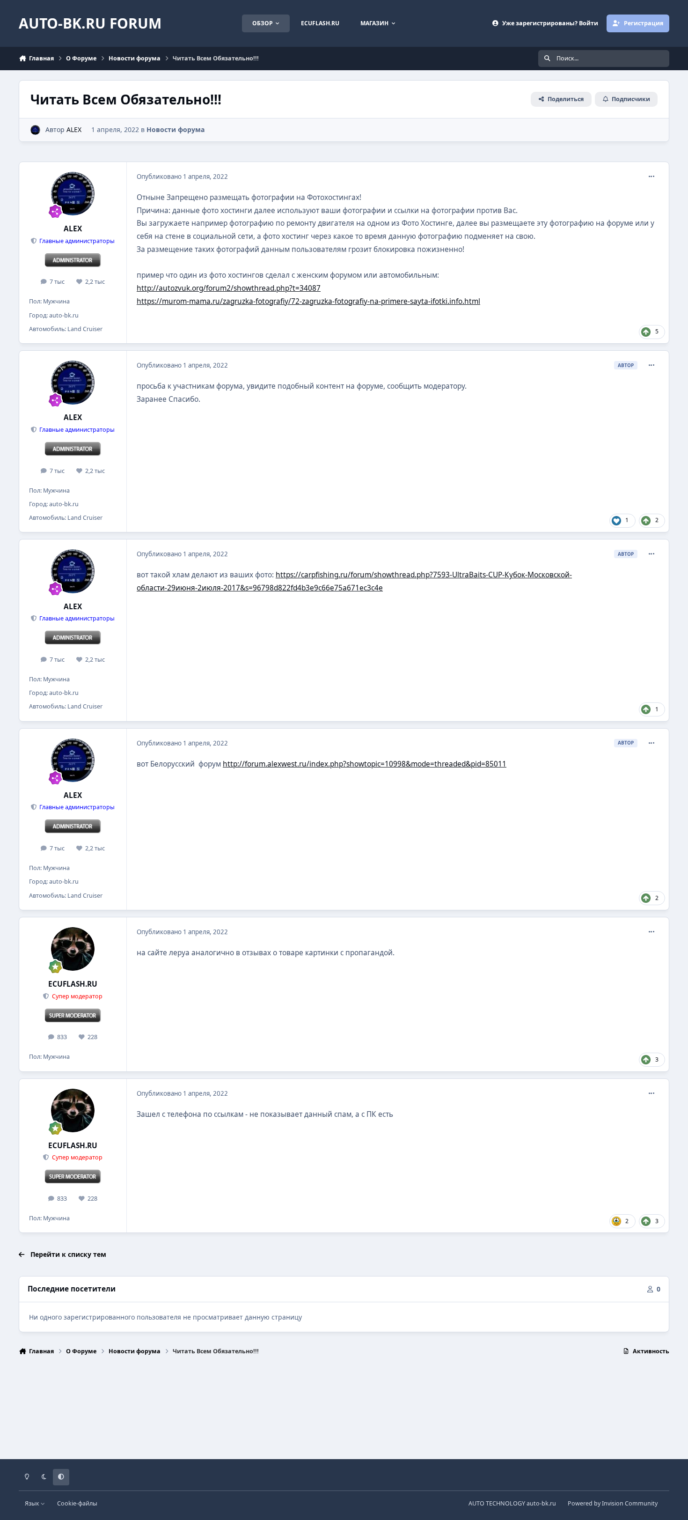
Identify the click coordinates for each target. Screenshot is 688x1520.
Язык (33, 1503)
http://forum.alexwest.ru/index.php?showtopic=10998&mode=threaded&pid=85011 (364, 764)
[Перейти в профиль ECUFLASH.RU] (73, 949)
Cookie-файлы (77, 1503)
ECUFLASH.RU (72, 984)
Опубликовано (182, 176)
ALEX (73, 129)
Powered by (613, 1503)
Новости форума (175, 129)
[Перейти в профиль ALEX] (35, 130)
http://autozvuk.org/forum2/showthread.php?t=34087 (229, 288)
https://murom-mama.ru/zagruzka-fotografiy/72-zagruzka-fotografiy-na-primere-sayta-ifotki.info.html (308, 301)
